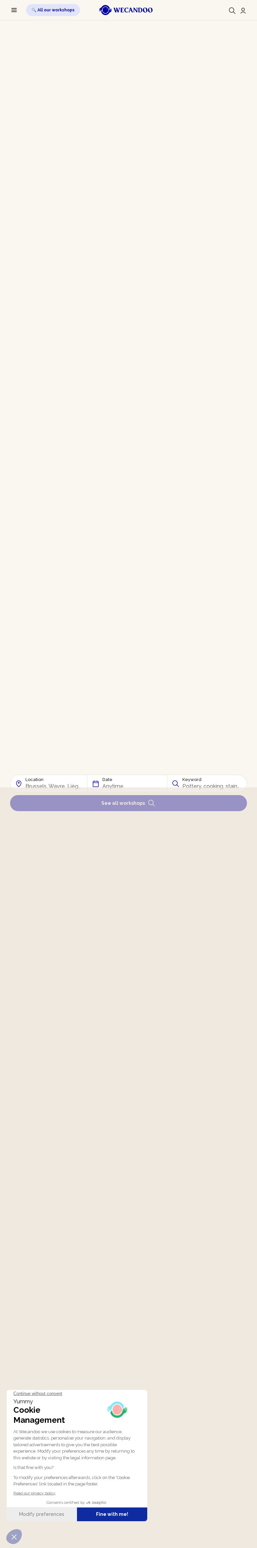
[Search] (232, 11)
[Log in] (243, 11)
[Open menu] (14, 10)
